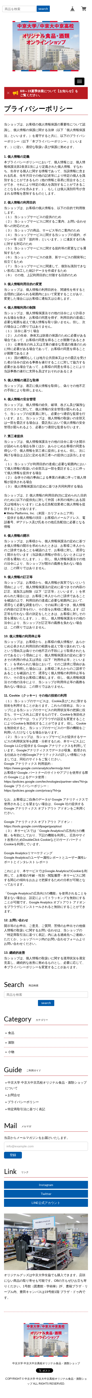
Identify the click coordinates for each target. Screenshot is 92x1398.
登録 (13, 1155)
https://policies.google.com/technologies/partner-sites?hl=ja (46, 781)
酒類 (11, 1042)
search (43, 9)
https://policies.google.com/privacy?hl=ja (32, 790)
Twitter (46, 1194)
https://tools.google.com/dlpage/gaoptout (33, 826)
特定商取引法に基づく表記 (26, 1109)
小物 (11, 1052)
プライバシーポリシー (23, 1102)
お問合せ (14, 1095)
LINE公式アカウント (46, 1203)
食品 (11, 1033)
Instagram (46, 1185)
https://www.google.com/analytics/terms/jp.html (37, 768)
